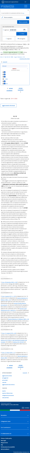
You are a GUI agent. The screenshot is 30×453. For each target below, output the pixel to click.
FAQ (2, 445)
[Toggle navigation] (26, 6)
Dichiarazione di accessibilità (8, 447)
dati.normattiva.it (5, 449)
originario (9, 39)
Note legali (3, 440)
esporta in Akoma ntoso (7, 393)
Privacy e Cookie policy (6, 438)
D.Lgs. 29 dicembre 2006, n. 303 (9, 282)
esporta (4, 391)
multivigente (22, 39)
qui (23, 13)
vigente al (6, 30)
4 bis (6, 83)
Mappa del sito (4, 442)
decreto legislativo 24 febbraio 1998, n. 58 (18, 319)
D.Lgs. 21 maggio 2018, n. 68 (9, 333)
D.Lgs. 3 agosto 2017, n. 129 (9, 296)
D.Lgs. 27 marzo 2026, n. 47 (8, 352)
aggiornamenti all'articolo (8, 105)
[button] (24, 29)
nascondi (5, 62)
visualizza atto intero (25, 59)
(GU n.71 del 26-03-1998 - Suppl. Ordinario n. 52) (12, 57)
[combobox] (15, 17)
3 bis (6, 79)
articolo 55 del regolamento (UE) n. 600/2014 (14, 309)
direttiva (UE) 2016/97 (18, 342)
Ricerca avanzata (23, 22)
